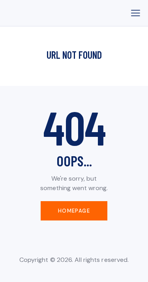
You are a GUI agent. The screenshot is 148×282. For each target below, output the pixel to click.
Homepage (74, 210)
